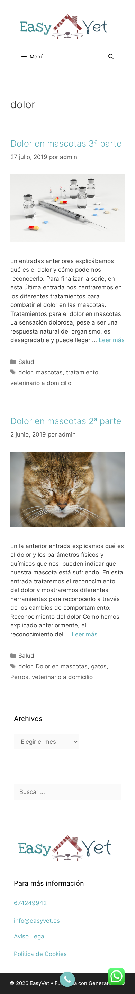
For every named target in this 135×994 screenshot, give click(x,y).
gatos (99, 666)
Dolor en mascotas (62, 666)
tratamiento (82, 372)
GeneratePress (107, 983)
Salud (26, 361)
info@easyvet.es (37, 920)
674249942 (30, 903)
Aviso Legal (30, 936)
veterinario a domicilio (40, 382)
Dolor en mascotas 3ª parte (66, 143)
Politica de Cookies (40, 953)
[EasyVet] (67, 26)
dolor (25, 372)
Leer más (112, 340)
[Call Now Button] (67, 979)
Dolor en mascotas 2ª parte (66, 421)
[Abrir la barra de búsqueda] (111, 56)
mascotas (49, 372)
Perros (19, 677)
